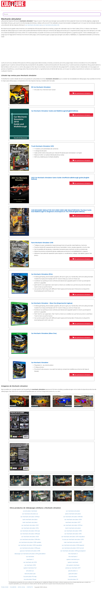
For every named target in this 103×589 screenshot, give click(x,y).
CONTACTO (30, 587)
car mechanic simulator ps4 (33, 25)
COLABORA (13, 587)
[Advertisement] (51, 49)
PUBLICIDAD (4, 587)
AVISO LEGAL (21, 587)
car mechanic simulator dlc (51, 25)
